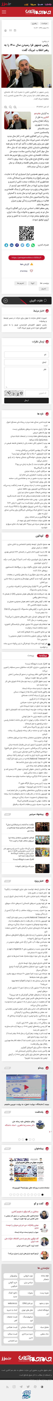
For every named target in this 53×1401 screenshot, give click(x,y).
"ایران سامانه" (35, 1379)
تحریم (44, 288)
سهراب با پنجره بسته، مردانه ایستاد (26, 1232)
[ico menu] (5, 12)
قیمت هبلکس (12, 1327)
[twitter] (22, 245)
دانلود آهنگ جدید (12, 1294)
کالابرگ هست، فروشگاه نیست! (23, 859)
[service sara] (40, 4)
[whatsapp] (33, 245)
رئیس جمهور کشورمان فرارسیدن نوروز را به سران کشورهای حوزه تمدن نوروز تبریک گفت (25, 326)
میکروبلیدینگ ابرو (28, 1318)
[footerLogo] (35, 1358)
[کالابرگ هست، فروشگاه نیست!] (41, 854)
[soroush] (6, 245)
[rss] (9, 1387)
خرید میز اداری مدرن (27, 1336)
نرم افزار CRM (27, 1303)
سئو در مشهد (44, 1303)
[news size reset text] (10, 107)
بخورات (30, 1293)
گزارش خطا (24, 264)
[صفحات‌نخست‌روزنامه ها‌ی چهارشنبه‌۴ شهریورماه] (26, 1170)
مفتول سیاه (45, 1327)
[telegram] (28, 245)
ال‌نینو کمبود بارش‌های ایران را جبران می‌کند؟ (23, 1253)
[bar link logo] (6, 4)
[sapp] (44, 1387)
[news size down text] (15, 107)
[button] (33, 1139)
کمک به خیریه (12, 1310)
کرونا (32, 283)
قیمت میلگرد (12, 1334)
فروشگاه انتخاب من (43, 1312)
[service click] (26, 4)
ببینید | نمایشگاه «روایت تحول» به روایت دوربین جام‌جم (27, 1104)
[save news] (15, 30)
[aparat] (37, 1387)
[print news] (5, 31)
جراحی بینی (28, 1282)
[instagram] (16, 1387)
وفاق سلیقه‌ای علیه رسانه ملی (28, 1121)
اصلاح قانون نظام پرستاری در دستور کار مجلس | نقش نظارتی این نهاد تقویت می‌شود (21, 1217)
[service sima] (33, 4)
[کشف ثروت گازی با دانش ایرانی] (44, 1242)
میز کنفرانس (12, 1340)
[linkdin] (11, 245)
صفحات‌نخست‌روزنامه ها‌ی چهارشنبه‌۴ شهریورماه (30, 1187)
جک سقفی (44, 1334)
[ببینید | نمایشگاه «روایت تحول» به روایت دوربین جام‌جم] (26, 1088)
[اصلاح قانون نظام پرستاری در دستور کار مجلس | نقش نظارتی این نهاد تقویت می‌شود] (44, 1215)
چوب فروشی (28, 1275)
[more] (7, 814)
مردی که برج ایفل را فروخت (24, 866)
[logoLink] (38, 12)
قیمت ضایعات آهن (12, 1318)
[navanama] (48, 4)
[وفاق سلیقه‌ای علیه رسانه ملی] (44, 1124)
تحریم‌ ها (20, 283)
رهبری (34, 23)
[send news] (10, 30)
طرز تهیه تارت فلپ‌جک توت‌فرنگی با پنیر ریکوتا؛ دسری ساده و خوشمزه (25, 645)
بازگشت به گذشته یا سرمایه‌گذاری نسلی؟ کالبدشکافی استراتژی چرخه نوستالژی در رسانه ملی (20, 827)
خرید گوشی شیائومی (12, 1284)
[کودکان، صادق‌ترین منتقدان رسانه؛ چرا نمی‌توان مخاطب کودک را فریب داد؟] (41, 840)
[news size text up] (5, 107)
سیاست (44, 23)
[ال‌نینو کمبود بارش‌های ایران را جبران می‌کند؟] (44, 1255)
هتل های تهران (27, 1310)
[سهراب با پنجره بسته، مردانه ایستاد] (44, 1229)
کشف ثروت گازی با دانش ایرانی (27, 1245)
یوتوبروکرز (13, 1275)
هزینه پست (44, 1293)
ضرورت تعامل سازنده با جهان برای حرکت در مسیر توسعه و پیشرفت (25, 320)
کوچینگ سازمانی (27, 1327)
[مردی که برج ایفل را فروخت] (41, 868)
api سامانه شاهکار (45, 1277)
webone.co (12, 1303)
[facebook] (17, 245)
